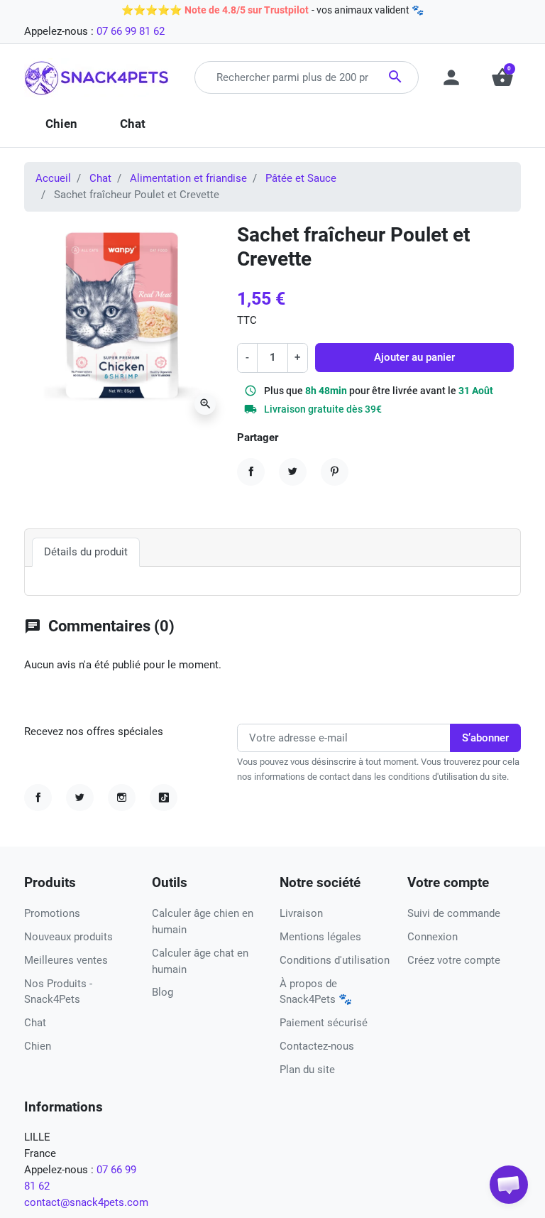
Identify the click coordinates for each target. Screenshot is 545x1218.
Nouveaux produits (68, 936)
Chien (37, 1046)
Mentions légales (320, 936)
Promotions (52, 913)
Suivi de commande (453, 913)
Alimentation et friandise (188, 178)
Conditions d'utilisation (335, 960)
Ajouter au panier (414, 357)
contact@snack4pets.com (86, 1202)
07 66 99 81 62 (131, 31)
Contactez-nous (317, 1046)
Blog (162, 992)
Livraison (301, 913)
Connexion (432, 936)
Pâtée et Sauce (300, 178)
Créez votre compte (453, 960)
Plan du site (307, 1069)
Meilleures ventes (66, 960)
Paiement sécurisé (324, 1022)
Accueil (53, 178)
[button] (509, 1184)
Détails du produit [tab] (86, 551)
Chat (100, 178)
